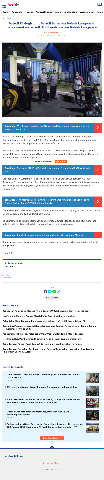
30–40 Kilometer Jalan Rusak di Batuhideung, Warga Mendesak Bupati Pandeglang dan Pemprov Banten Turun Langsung (43, 400)
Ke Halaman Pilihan (51, 463)
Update (61, 162)
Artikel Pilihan (14, 456)
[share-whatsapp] (54, 291)
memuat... (10, 266)
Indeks (29, 12)
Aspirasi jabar (87, 12)
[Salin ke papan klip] (58, 291)
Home (5, 12)
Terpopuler (17, 12)
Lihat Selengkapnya (51, 438)
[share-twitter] (50, 291)
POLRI (7, 276)
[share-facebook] (45, 291)
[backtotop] (52, 448)
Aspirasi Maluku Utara (66, 12)
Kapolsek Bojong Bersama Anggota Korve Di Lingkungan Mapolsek (50, 235)
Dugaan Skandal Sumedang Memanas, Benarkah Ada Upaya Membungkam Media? (38, 413)
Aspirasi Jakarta (44, 12)
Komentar (53, 298)
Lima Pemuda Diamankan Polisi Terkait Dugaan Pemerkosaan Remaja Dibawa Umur (43, 376)
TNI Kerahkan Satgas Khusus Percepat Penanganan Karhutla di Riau (42, 387)
